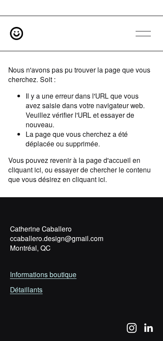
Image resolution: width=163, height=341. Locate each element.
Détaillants (26, 289)
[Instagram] (131, 328)
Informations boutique (43, 274)
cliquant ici (24, 169)
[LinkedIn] (148, 328)
